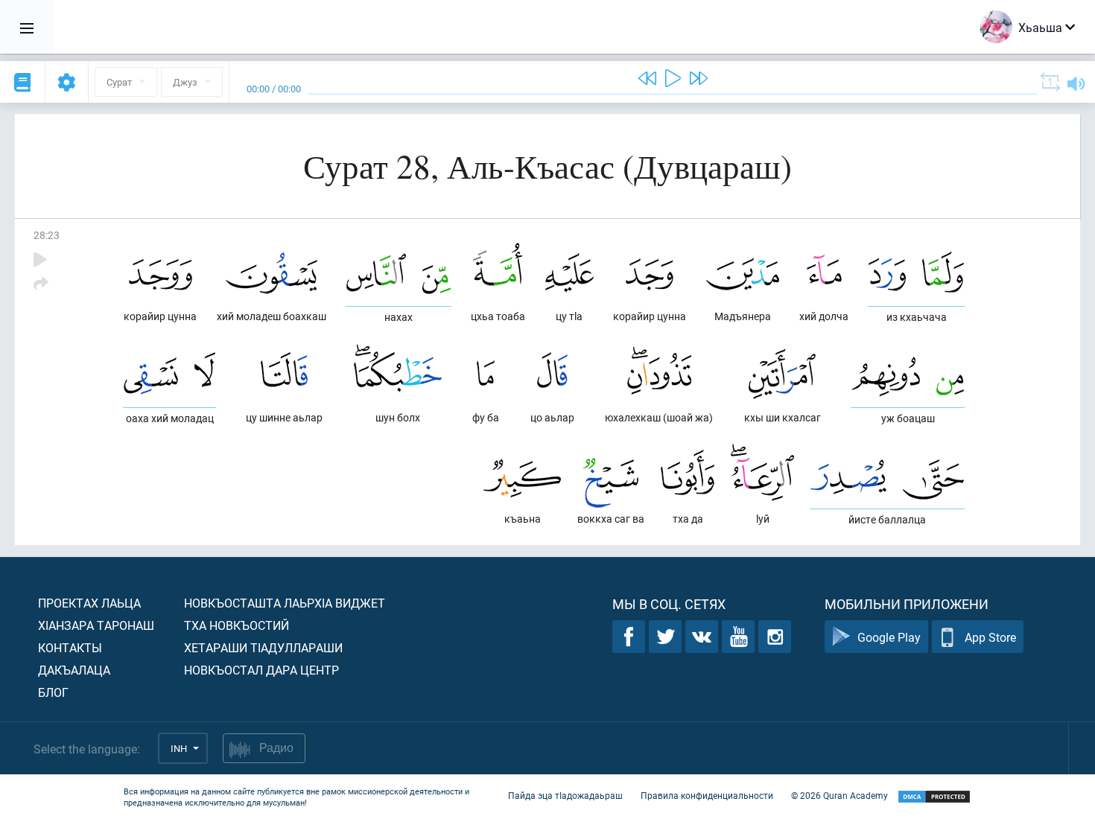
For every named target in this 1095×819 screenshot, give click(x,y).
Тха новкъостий (236, 625)
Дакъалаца (74, 670)
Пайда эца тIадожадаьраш (565, 795)
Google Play (889, 637)
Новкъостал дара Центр (261, 670)
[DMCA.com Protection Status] (934, 797)
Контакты (70, 647)
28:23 (47, 235)
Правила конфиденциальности (707, 795)
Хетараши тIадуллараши (263, 647)
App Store (990, 637)
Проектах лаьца (89, 603)
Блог (53, 692)
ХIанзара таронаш (96, 625)
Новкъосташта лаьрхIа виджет (284, 603)
